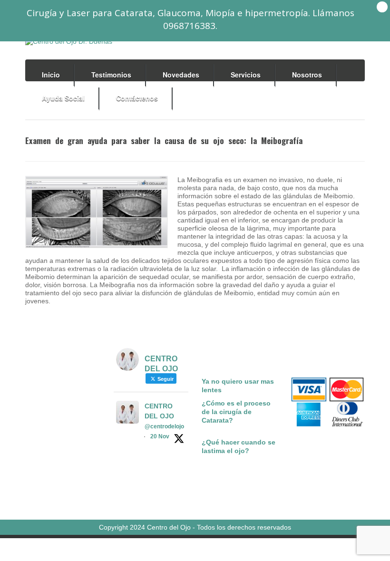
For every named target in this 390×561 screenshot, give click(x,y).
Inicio (51, 74)
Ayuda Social (63, 98)
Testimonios (111, 74)
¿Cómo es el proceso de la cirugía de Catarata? (236, 411)
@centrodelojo (164, 426)
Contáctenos (137, 98)
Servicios (246, 74)
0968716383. (190, 25)
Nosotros (307, 74)
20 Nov (159, 436)
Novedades (181, 74)
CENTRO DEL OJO (159, 411)
